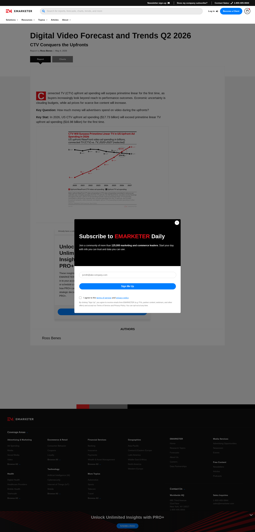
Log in (211, 11)
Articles (55, 20)
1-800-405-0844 (241, 3)
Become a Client (231, 11)
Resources (27, 20)
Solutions (11, 20)
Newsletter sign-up (156, 3)
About (65, 20)
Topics (41, 20)
